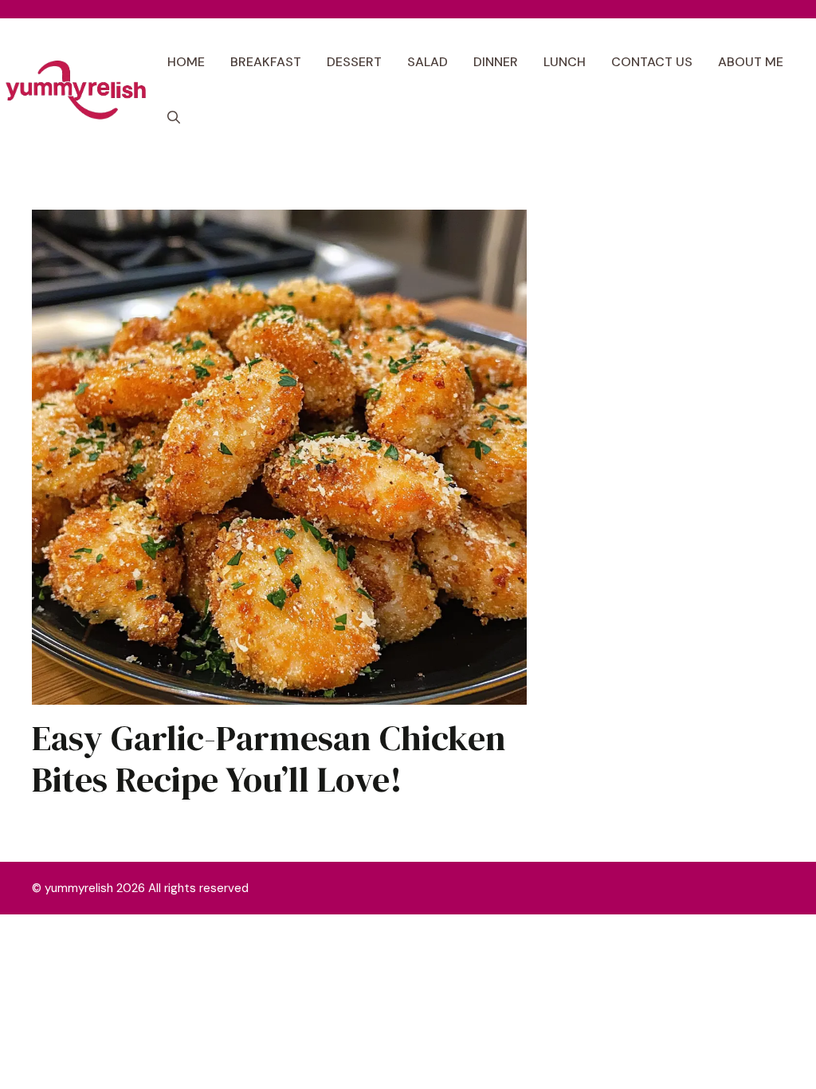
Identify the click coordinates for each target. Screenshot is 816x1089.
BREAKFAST (265, 61)
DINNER (495, 61)
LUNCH (564, 61)
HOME (186, 61)
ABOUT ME (750, 61)
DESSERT (354, 61)
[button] (174, 118)
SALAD (427, 61)
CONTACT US (651, 61)
